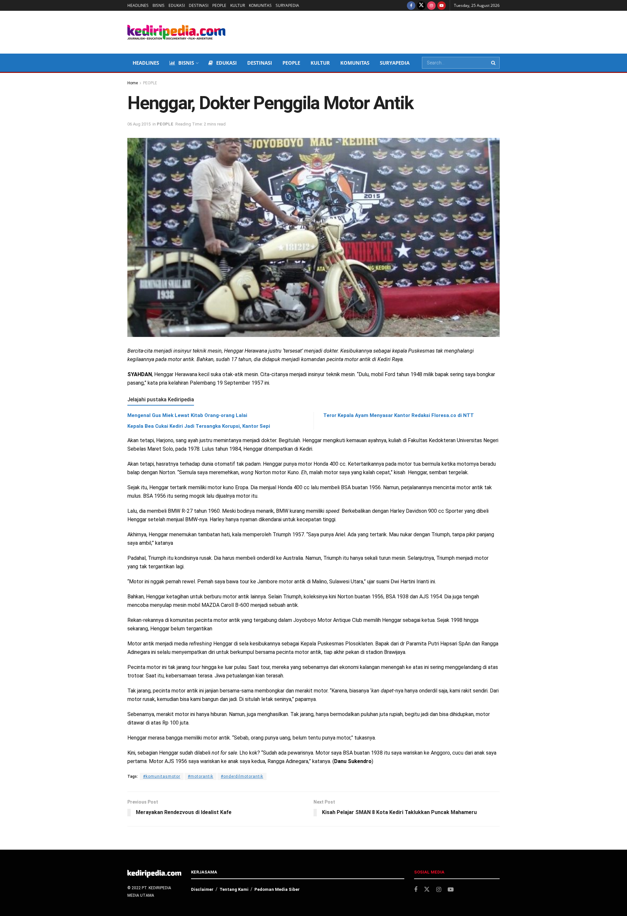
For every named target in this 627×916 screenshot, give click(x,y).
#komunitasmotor (161, 776)
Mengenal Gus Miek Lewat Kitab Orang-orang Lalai (187, 415)
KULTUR (237, 5)
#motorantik (200, 776)
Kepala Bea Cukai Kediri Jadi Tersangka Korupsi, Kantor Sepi (198, 426)
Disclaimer (202, 889)
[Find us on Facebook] (411, 5)
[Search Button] (494, 63)
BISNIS (159, 5)
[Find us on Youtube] (441, 5)
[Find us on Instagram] (431, 5)
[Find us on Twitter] (421, 5)
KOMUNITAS (260, 5)
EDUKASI (177, 5)
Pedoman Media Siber (277, 889)
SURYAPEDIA (287, 5)
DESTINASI (198, 5)
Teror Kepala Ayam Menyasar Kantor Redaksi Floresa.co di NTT (398, 415)
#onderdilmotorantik (242, 776)
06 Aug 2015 (139, 124)
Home (132, 83)
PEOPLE (219, 5)
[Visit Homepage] (176, 32)
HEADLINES (138, 5)
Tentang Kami (234, 889)
